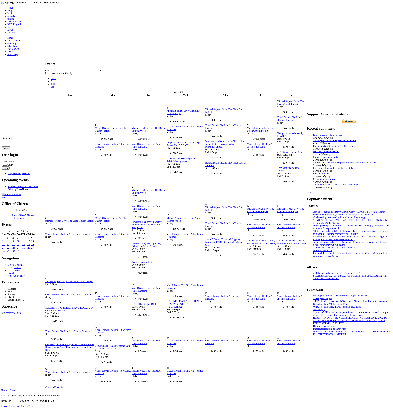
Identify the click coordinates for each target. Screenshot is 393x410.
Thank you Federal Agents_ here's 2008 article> (336, 184)
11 (23, 241)
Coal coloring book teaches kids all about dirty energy (339, 217)
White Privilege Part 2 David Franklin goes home (337, 306)
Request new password (19, 173)
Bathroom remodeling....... (326, 326)
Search (11, 273)
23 (13, 247)
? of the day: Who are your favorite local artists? (336, 247)
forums (10, 18)
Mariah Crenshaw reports (325, 157)
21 (3, 247)
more (4, 197)
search (10, 30)
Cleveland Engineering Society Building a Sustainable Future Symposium (147, 225)
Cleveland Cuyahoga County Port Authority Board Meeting (261, 242)
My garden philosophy (324, 179)
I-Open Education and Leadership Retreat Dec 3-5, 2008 (183, 144)
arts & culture (13, 40)
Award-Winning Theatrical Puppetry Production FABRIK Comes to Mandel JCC (224, 242)
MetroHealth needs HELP (326, 151)
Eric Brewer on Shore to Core (327, 135)
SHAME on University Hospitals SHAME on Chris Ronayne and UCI (347, 162)
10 (18, 241)
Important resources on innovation (329, 328)
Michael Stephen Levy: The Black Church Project (260, 129)
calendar (11, 16)
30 (13, 251)
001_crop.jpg (319, 309)
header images (14, 21)
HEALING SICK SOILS (144, 304)
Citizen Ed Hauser (52, 395)
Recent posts (14, 270)
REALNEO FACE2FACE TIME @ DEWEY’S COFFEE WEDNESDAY (184, 304)
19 (28, 244)
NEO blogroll (14, 24)
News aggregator (16, 275)
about (10, 7)
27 (32, 247)
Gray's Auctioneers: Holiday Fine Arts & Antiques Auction (291, 242)
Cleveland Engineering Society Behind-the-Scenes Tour (147, 244)
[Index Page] (5, 2)
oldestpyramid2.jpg (322, 298)
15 (8, 244)
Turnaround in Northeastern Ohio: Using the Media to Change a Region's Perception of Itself (224, 144)
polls (9, 27)
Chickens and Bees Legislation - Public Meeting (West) (182, 160)
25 (23, 247)
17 (18, 244)
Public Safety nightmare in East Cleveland (333, 146)
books (10, 13)
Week (53, 78)
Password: (8, 164)
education (12, 46)
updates (11, 32)
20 (32, 244)
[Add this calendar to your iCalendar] (11, 194)
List (52, 86)
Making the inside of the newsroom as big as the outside (340, 295)
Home (4, 390)
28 (3, 251)
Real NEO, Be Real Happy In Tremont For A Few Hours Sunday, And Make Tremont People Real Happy (69, 347)
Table (53, 84)
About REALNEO (322, 250)
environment (13, 49)
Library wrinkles (321, 173)
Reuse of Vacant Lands (143, 262)
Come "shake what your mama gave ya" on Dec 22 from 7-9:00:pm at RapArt (112, 349)
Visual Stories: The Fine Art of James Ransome (146, 145)
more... (17, 267)
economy (11, 43)
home (10, 38)
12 (28, 241)
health (10, 51)
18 (23, 244)
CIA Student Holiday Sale (289, 152)
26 (28, 247)
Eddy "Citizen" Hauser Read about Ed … (23, 216)
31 (18, 251)
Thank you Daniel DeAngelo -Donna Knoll (334, 140)
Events (13, 390)
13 (32, 241)
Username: (8, 161)
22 (8, 247)
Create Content (15, 264)
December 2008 (18, 231)
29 (8, 251)
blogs (10, 10)
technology (12, 54)
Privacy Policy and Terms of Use (17, 406)
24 (18, 247)
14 (3, 244)
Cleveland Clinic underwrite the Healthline (334, 168)
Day (53, 81)
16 (13, 244)
